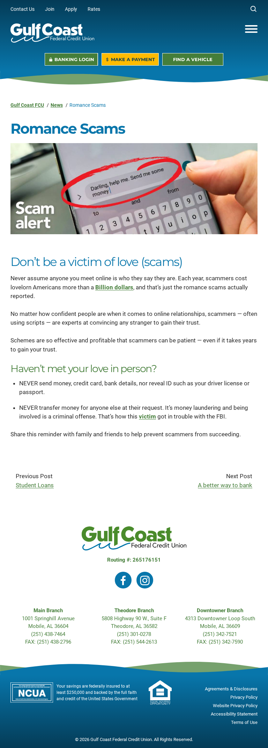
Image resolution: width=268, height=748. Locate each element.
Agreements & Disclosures (231, 688)
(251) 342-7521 (220, 634)
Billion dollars (114, 287)
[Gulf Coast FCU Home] (52, 33)
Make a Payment (133, 59)
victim (147, 416)
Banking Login (74, 59)
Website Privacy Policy (235, 705)
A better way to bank (225, 485)
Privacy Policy (244, 697)
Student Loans (35, 485)
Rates (94, 9)
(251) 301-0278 (134, 634)
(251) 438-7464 (48, 634)
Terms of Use (244, 722)
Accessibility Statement (234, 714)
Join (55, 9)
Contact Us (22, 9)
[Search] (254, 9)
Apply (76, 9)
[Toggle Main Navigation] (251, 29)
